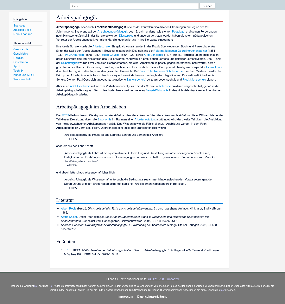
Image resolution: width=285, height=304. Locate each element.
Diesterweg (126, 35)
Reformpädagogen (165, 50)
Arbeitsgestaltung (145, 119)
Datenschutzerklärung (152, 296)
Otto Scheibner (153, 54)
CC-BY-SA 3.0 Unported (163, 279)
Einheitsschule (136, 79)
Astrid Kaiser (69, 217)
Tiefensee (164, 86)
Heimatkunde (214, 67)
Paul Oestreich (74, 54)
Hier (51, 285)
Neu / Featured (22, 34)
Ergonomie (104, 119)
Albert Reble (68, 208)
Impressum (125, 296)
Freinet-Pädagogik (156, 90)
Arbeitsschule (101, 46)
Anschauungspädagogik (113, 31)
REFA (65, 115)
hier (36, 285)
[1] (78, 137)
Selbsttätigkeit (70, 63)
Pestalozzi (178, 31)
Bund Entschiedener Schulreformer (161, 71)
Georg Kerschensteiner (192, 50)
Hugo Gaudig (110, 54)
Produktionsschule (194, 79)
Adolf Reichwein (80, 86)
